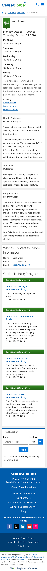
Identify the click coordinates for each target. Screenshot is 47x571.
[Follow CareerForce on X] (16, 526)
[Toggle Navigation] (42, 4)
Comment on (22, 502)
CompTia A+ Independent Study (20, 318)
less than (33, 437)
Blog (23, 511)
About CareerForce (23, 538)
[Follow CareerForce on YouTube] (29, 526)
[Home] (14, 4)
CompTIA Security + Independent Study (16, 288)
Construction (9, 106)
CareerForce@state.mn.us (27, 481)
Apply (23, 449)
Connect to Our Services (24, 493)
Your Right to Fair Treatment (23, 541)
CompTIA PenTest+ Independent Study (16, 360)
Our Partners (23, 497)
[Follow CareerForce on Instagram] (35, 526)
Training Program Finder (16, 13)
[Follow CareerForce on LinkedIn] (22, 526)
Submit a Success (22, 506)
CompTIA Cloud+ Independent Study (16, 396)
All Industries (9, 102)
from (5, 437)
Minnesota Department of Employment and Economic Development (22, 556)
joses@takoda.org (21, 264)
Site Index (23, 546)
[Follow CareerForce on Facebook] (9, 526)
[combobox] (15, 442)
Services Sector (10, 109)
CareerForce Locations (23, 487)
